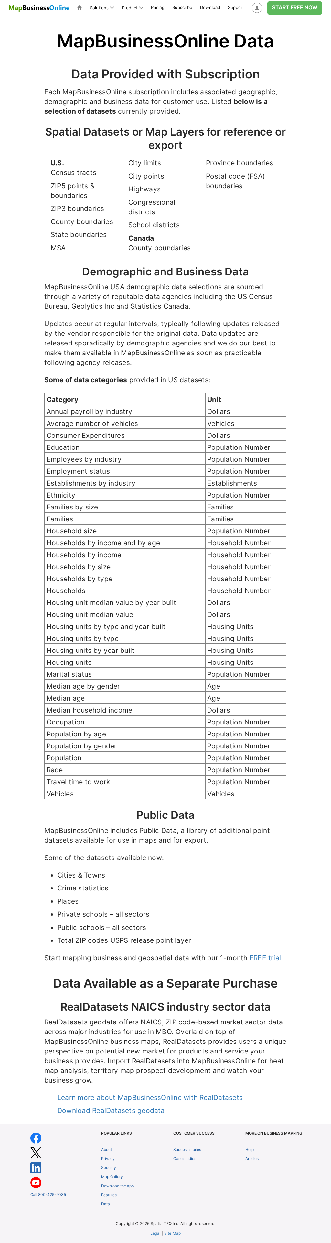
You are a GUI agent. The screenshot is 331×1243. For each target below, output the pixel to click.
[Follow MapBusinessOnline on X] (35, 1152)
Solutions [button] (99, 7)
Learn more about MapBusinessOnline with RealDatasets (150, 1098)
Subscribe (182, 7)
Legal (155, 1233)
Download (210, 7)
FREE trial (265, 958)
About (106, 1149)
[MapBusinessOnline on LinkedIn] (35, 1167)
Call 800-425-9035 (48, 1194)
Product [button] (130, 7)
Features (109, 1194)
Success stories (187, 1149)
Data (105, 1203)
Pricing (158, 7)
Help (249, 1149)
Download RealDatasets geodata (111, 1110)
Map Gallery (112, 1176)
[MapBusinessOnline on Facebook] (35, 1137)
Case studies (184, 1158)
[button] (257, 8)
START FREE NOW (294, 7)
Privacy (108, 1158)
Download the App (117, 1185)
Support (236, 7)
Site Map (172, 1233)
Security (108, 1167)
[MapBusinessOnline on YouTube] (35, 1182)
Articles (252, 1158)
